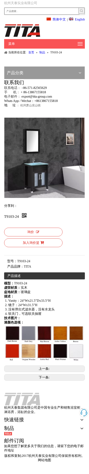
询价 (30, 232)
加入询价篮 (31, 242)
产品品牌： (15, 266)
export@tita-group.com (37, 96)
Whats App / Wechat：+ (20, 101)
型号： (12, 261)
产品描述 (14, 276)
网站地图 (44, 460)
